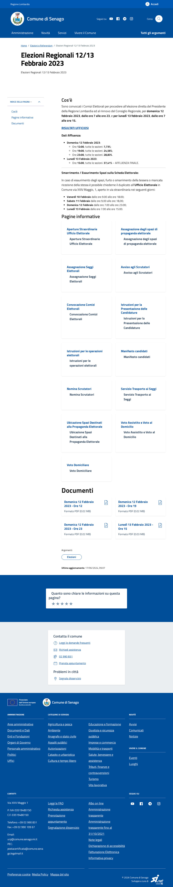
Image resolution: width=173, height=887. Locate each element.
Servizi (62, 33)
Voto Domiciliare (78, 465)
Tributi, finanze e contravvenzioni (99, 770)
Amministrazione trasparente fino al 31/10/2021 (100, 827)
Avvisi (133, 724)
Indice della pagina (20, 101)
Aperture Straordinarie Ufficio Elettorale (82, 231)
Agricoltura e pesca (60, 724)
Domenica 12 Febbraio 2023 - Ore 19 (133, 504)
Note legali (95, 840)
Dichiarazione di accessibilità (107, 846)
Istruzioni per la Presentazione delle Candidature (134, 309)
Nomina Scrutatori (79, 389)
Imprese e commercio (102, 742)
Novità (45, 33)
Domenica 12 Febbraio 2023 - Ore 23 (79, 527)
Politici (11, 754)
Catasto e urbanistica (61, 754)
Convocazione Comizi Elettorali (81, 307)
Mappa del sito (59, 874)
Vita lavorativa (98, 785)
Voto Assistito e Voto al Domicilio (136, 425)
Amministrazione (22, 33)
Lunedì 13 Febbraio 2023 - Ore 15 (135, 527)
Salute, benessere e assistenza (101, 757)
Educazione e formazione (105, 724)
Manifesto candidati (134, 351)
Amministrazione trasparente (99, 812)
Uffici (10, 760)
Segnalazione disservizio (63, 827)
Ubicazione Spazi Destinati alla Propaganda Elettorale (84, 425)
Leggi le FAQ (56, 803)
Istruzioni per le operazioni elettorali (85, 353)
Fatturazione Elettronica (104, 852)
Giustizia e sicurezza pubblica (101, 733)
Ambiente (54, 730)
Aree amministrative (20, 724)
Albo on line (96, 803)
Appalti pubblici (57, 742)
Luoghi (133, 764)
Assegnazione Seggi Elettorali (80, 269)
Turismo (94, 779)
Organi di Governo (19, 742)
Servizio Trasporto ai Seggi (138, 389)
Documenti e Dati (18, 730)
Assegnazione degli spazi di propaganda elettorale (139, 231)
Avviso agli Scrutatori (135, 267)
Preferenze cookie (19, 874)
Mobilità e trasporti (101, 748)
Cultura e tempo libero (62, 760)
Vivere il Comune (85, 33)
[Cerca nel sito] (159, 18)
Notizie (133, 736)
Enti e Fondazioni (18, 736)
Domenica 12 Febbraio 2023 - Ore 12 (79, 504)
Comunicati (136, 730)
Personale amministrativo (23, 748)
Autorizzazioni (57, 748)
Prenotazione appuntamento (57, 818)
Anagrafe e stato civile (62, 736)
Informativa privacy (101, 858)
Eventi (133, 758)
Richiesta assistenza (61, 809)
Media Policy (40, 874)
